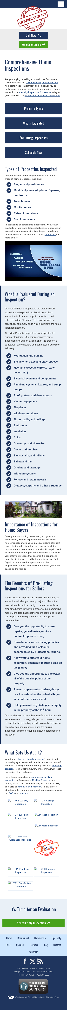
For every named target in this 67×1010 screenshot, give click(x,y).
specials (24, 793)
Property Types (33, 108)
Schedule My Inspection (31, 923)
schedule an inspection (29, 786)
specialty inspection (29, 92)
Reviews (34, 945)
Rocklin (36, 780)
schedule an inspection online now (42, 95)
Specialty (56, 938)
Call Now (31, 35)
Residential (23, 938)
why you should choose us (30, 759)
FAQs (12, 793)
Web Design (20, 997)
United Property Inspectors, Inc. (42, 82)
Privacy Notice (38, 972)
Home (9, 938)
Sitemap (49, 972)
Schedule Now (33, 152)
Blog (45, 945)
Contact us (45, 92)
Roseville (45, 780)
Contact (57, 945)
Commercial (40, 938)
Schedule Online (31, 44)
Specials (20, 945)
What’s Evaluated (33, 123)
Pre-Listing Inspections (34, 137)
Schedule (33, 952)
